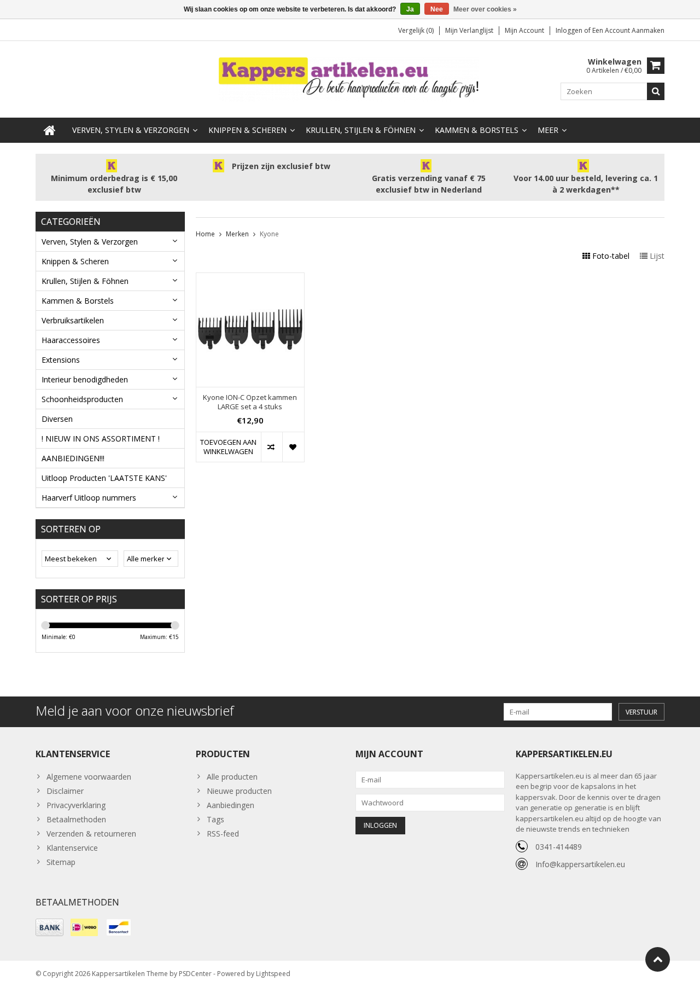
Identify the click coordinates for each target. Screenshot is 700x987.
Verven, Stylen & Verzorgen (130, 130)
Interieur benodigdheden (85, 379)
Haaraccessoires (71, 340)
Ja (410, 9)
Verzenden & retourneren (91, 833)
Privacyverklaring (76, 805)
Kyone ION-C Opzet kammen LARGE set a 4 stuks (250, 402)
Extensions (61, 360)
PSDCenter (195, 973)
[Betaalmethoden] (49, 927)
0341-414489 (558, 846)
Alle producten (232, 776)
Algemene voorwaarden (88, 776)
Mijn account (524, 30)
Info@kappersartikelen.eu (580, 864)
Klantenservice (72, 848)
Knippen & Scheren (247, 130)
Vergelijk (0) (416, 30)
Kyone (269, 234)
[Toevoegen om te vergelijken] (271, 447)
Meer (548, 130)
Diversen (57, 419)
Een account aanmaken (628, 30)
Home (205, 234)
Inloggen (570, 30)
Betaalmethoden (76, 819)
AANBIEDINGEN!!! (73, 458)
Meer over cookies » (485, 9)
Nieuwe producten (239, 791)
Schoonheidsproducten (82, 399)
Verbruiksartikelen (73, 320)
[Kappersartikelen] (350, 78)
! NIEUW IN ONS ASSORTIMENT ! (101, 438)
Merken (237, 234)
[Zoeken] (655, 91)
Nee (436, 9)
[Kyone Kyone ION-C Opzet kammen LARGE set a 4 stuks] (250, 279)
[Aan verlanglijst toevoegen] (293, 447)
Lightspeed (273, 973)
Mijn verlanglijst (469, 30)
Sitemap (60, 862)
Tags (215, 819)
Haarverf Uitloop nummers (89, 497)
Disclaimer (65, 791)
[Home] (50, 130)
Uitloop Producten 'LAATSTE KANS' (104, 478)
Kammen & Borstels (476, 130)
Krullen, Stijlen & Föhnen (361, 130)
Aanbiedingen (230, 805)
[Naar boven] (657, 959)
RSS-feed (223, 833)
